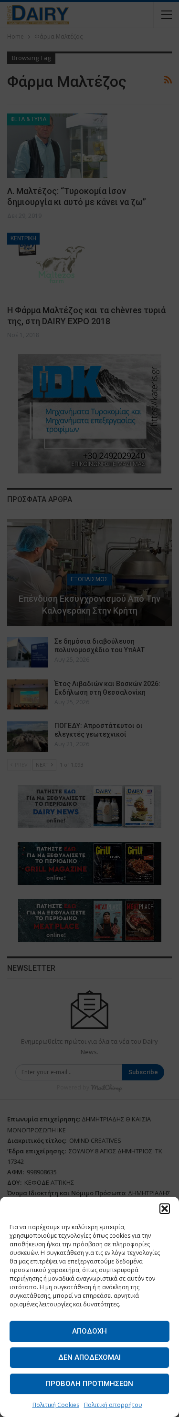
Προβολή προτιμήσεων (89, 1383)
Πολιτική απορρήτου (113, 1405)
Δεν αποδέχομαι (89, 1357)
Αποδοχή (89, 1331)
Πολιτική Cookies (55, 1405)
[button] (164, 1208)
